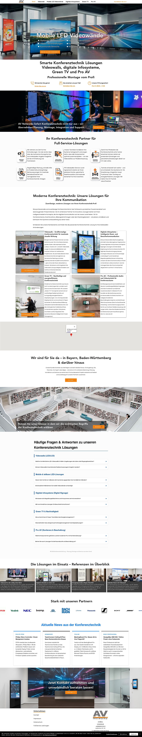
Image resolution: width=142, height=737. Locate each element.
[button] (17, 580)
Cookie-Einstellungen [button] (111, 734)
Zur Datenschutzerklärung (49, 735)
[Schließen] (140, 734)
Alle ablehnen (123, 734)
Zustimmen (134, 734)
